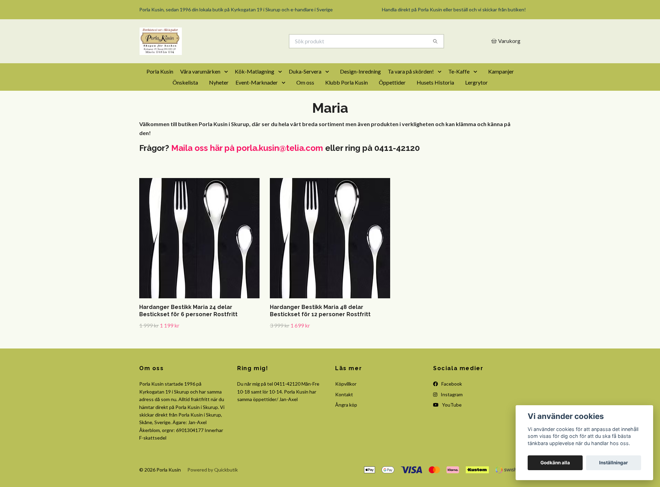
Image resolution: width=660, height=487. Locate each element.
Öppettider (392, 82)
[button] (227, 71)
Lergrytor (476, 82)
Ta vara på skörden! (411, 71)
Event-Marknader (256, 82)
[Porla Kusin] (235, 41)
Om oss (305, 82)
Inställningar (613, 462)
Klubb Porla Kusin (346, 82)
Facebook (451, 384)
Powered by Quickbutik (212, 470)
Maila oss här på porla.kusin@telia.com (247, 148)
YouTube (451, 405)
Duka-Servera (305, 71)
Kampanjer (501, 71)
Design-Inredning (360, 71)
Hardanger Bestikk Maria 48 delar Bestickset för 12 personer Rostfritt (320, 311)
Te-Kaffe (459, 71)
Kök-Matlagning (254, 71)
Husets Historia (435, 82)
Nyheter (219, 82)
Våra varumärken (200, 71)
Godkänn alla (555, 462)
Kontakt (344, 394)
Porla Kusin (159, 71)
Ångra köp (346, 405)
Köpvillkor (345, 384)
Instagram (451, 394)
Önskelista (185, 82)
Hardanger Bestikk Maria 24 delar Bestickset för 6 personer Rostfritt (188, 311)
